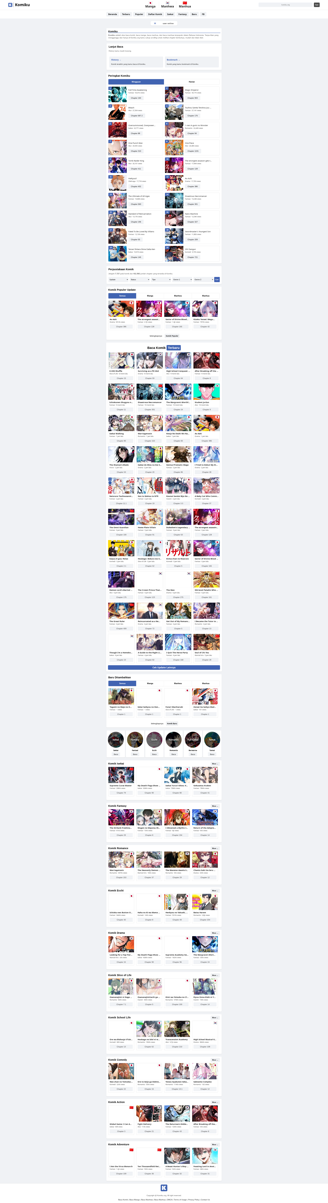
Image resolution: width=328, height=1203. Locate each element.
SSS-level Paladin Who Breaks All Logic (207, 590)
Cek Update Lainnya (164, 667)
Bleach (131, 107)
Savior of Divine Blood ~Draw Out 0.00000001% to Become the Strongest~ (177, 319)
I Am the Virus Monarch (121, 1166)
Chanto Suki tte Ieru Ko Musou (205, 870)
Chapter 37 (206, 503)
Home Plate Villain (147, 527)
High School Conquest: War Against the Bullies (178, 371)
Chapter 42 (205, 327)
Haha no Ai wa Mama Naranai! (149, 912)
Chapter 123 (150, 597)
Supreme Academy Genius (177, 954)
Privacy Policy (193, 1200)
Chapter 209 (193, 239)
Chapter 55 (135, 239)
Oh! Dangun (190, 249)
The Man (170, 590)
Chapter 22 (121, 1089)
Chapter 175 (121, 597)
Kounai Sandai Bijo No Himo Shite (178, 496)
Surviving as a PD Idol (148, 371)
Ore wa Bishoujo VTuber (121, 1039)
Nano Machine (191, 213)
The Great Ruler (117, 621)
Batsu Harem (199, 912)
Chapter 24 (178, 410)
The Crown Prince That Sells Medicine (150, 590)
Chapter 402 (136, 186)
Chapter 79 (121, 793)
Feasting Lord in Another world (205, 1166)
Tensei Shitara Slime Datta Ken (141, 249)
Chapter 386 (193, 186)
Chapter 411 (136, 169)
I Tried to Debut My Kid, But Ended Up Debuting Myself (207, 465)
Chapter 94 (192, 133)
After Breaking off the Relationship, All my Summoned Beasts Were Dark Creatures (207, 371)
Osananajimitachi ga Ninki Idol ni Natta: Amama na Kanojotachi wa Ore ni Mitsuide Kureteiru (149, 997)
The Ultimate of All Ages (139, 196)
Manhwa (178, 296)
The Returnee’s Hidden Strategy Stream (177, 1124)
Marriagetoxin (145, 433)
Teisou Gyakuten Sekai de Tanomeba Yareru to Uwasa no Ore (177, 1081)
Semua (122, 296)
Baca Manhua (160, 1200)
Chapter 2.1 (121, 566)
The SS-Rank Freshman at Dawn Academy (121, 828)
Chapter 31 (205, 1174)
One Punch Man (135, 143)
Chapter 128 (193, 169)
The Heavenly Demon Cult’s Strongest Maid (149, 870)
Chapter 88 (135, 133)
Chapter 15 (121, 378)
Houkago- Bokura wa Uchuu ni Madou (150, 558)
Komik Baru (172, 723)
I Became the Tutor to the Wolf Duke (207, 621)
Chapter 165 (177, 327)
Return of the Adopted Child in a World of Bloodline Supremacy (205, 828)
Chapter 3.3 (178, 503)
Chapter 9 (207, 410)
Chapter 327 (193, 222)
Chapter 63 (178, 535)
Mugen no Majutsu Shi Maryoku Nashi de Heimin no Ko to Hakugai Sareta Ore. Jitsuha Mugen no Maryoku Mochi (149, 828)
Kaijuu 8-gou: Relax (118, 558)
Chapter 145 (136, 257)
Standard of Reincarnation (139, 213)
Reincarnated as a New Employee (150, 621)
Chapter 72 (149, 629)
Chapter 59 (149, 378)
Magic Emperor (192, 90)
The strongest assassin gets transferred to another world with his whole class (198, 160)
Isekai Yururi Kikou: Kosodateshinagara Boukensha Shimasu (177, 785)
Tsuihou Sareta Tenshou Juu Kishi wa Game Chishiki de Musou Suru (198, 107)
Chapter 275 (178, 597)
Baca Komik (123, 1200)
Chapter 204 (205, 920)
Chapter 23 (121, 660)
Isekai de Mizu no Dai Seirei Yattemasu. (150, 465)
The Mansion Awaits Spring (177, 870)
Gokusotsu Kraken (202, 785)
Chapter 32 (177, 1174)
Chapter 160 (136, 98)
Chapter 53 (121, 472)
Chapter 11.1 (121, 503)
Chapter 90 (149, 793)
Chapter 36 (149, 1174)
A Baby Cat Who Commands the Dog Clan (207, 496)
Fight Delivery (144, 1124)
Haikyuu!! (132, 178)
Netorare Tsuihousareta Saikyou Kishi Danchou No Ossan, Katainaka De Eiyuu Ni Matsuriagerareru (121, 496)
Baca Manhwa (147, 1200)
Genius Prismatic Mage (177, 465)
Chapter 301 (193, 204)
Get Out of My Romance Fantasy (178, 621)
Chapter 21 (149, 1131)
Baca (116, 754)
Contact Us (205, 1200)
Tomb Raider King (136, 160)
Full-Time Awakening (137, 90)
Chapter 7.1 (121, 1004)
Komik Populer (172, 336)
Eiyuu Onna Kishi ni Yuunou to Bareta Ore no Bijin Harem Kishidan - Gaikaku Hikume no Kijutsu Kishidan (205, 997)
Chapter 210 (177, 1047)
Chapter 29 (121, 835)
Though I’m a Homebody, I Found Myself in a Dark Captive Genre (121, 652)
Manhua (205, 296)
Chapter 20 (149, 472)
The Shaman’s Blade (119, 465)
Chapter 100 (121, 535)
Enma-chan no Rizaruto (177, 558)
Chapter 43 (177, 1131)
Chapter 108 (205, 1047)
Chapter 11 (121, 410)
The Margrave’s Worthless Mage (178, 402)
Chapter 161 (207, 597)
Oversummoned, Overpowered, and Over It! (142, 125)
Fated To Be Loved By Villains (141, 231)
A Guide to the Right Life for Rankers (150, 652)
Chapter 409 (121, 629)
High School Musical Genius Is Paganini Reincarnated (205, 1039)
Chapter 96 (177, 962)
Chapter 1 (121, 714)
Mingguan (136, 82)
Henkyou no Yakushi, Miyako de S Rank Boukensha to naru (177, 912)
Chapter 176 (193, 116)
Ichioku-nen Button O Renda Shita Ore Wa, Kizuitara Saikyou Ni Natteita (121, 912)
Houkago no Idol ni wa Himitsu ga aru (149, 1039)
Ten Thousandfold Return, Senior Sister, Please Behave (149, 1166)
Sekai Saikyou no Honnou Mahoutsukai (149, 707)
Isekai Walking (116, 433)
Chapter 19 (149, 503)
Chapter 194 (177, 835)
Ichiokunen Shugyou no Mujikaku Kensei (121, 402)
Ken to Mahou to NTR (148, 496)
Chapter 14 (205, 835)
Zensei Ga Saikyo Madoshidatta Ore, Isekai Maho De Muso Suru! (205, 707)
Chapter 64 (178, 378)
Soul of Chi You (202, 652)
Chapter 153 (150, 441)
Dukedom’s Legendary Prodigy (178, 527)
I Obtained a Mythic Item (177, 828)
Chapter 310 (136, 151)
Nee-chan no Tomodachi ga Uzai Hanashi (121, 1081)
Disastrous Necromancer (196, 196)
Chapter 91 (149, 535)
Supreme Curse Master (121, 785)
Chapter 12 (205, 877)
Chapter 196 (136, 222)
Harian (192, 82)
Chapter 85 (178, 472)
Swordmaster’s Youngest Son (198, 231)
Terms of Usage (180, 1200)
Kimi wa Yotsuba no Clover (177, 997)
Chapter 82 (149, 660)
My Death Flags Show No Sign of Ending (149, 785)
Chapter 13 (206, 629)
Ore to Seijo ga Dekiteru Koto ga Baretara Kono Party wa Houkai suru (149, 1081)
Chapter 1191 (193, 151)
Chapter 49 (177, 920)
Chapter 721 (193, 257)
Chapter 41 (205, 793)
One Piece (189, 143)
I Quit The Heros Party (177, 652)
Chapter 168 (178, 660)
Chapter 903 (193, 98)
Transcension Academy (177, 1039)
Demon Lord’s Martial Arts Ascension (121, 590)
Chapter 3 (121, 1131)
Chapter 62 (149, 566)
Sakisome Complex (202, 1081)
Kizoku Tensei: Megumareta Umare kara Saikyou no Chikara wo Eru (205, 319)
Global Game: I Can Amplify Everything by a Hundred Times (121, 1124)
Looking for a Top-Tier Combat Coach (121, 954)
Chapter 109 (121, 1174)
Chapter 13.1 (177, 1089)
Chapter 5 (178, 566)
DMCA (169, 1200)
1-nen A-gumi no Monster (196, 125)
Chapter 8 (207, 378)
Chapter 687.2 (137, 116)
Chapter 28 (206, 472)
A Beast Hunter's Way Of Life (177, 1166)
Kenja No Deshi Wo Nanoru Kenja (178, 433)
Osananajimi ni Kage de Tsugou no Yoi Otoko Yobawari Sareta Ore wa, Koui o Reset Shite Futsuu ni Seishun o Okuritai (121, 997)
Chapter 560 (136, 204)
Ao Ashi (188, 178)
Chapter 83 (178, 441)
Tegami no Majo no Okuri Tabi (121, 707)
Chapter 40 (121, 920)
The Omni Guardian (119, 527)
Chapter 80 (121, 441)
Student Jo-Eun (202, 402)
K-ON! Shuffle (115, 371)
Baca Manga (134, 1200)
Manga (150, 296)
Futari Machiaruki (174, 707)
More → (215, 764)
